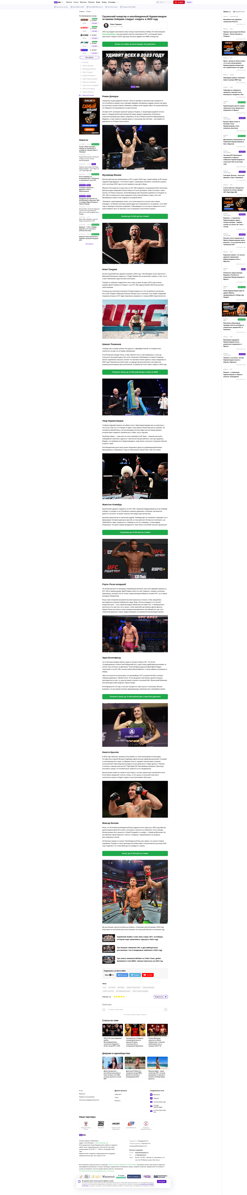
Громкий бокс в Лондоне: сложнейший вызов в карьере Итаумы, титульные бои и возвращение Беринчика (134, 1042)
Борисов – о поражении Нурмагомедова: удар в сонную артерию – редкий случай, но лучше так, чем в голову (233, 222)
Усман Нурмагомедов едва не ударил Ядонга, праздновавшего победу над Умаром (233, 294)
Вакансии (82, 1094)
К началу (85, 62)
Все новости (89, 243)
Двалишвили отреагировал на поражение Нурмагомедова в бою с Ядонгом (234, 142)
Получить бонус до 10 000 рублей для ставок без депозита (135, 697)
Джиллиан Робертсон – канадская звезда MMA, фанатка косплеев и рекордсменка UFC (134, 1074)
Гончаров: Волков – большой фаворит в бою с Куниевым (233, 176)
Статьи (76, 2)
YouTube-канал (112, 7)
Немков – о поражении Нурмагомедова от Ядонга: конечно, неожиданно (233, 374)
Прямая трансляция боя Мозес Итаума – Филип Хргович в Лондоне (234, 34)
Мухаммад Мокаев (123, 991)
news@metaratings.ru (141, 1152)
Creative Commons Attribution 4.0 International (122, 1164)
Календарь (112, 2)
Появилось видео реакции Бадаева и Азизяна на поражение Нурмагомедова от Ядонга (234, 276)
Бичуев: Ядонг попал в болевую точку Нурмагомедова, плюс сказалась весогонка (231, 125)
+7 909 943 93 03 (140, 1155)
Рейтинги (91, 2)
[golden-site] (96, 1177)
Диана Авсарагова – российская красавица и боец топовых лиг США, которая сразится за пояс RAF (112, 1074)
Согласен (162, 1181)
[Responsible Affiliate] (160, 1176)
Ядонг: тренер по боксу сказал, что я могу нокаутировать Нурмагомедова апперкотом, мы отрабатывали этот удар (234, 64)
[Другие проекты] (58, 2)
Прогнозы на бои (62, 7)
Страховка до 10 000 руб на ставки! (135, 532)
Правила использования (87, 1097)
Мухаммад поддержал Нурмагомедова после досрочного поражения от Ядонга (232, 343)
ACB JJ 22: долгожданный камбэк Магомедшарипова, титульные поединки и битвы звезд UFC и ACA (113, 1042)
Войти (189, 2)
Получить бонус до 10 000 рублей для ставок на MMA (135, 372)
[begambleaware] (134, 1177)
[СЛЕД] (168, 1036)
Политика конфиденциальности (89, 1100)
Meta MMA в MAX (78, 7)
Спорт (116, 1097)
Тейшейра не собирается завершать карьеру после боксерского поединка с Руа (233, 92)
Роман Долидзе (148, 987)
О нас (81, 1090)
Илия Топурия (108, 991)
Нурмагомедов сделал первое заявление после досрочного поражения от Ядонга (234, 108)
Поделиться (159, 997)
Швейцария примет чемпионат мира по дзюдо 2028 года (234, 79)
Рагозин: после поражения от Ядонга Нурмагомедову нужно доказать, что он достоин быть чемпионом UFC (234, 241)
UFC (104, 987)
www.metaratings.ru (101, 1143)
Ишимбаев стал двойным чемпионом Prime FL (232, 20)
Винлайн (121, 987)
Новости (69, 2)
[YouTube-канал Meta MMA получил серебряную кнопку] (87, 1177)
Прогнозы (83, 2)
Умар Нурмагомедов (140, 991)
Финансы (117, 1100)
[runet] (81, 1177)
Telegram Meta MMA (128, 7)
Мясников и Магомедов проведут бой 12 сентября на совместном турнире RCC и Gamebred (233, 326)
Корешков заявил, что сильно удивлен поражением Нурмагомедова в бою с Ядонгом (234, 258)
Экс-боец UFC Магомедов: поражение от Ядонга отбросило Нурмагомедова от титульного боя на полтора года (234, 159)
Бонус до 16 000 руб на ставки (135, 853)
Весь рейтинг (89, 57)
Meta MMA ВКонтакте (96, 7)
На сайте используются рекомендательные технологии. (97, 1171)
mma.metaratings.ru (109, 34)
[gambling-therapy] (147, 1177)
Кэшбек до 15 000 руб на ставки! (135, 216)
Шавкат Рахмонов (133, 987)
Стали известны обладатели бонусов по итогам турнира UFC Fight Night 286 (233, 190)
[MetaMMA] (84, 1135)
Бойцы (104, 2)
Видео (98, 2)
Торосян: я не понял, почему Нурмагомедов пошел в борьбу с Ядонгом (233, 360)
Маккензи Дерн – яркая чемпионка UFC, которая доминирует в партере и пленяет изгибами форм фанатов (156, 1074)
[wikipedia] (108, 1177)
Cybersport (118, 1094)
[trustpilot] (121, 1177)
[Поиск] (157, 2)
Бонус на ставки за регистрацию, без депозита (135, 44)
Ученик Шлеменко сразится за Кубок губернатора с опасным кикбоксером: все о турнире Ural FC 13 (156, 1042)
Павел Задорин (116, 24)
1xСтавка (111, 987)
